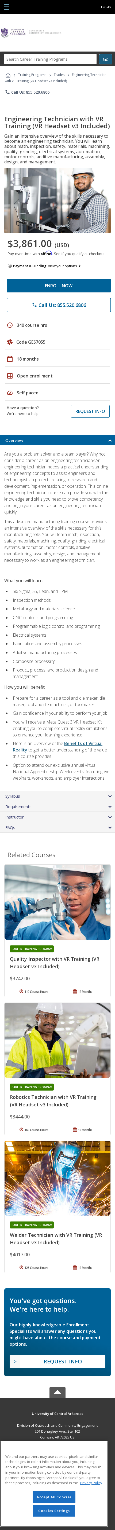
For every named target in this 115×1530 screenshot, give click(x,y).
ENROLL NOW (58, 286)
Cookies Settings (54, 1510)
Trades (59, 74)
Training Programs (32, 74)
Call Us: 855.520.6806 (27, 92)
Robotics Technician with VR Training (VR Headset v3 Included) (53, 1101)
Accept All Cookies (54, 1497)
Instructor (14, 817)
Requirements (18, 806)
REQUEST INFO (90, 411)
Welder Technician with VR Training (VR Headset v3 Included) (56, 1239)
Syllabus (12, 796)
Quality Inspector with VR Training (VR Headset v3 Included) (54, 963)
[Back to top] (57, 1413)
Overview (14, 440)
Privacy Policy (91, 1482)
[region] (54, 1484)
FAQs (10, 827)
